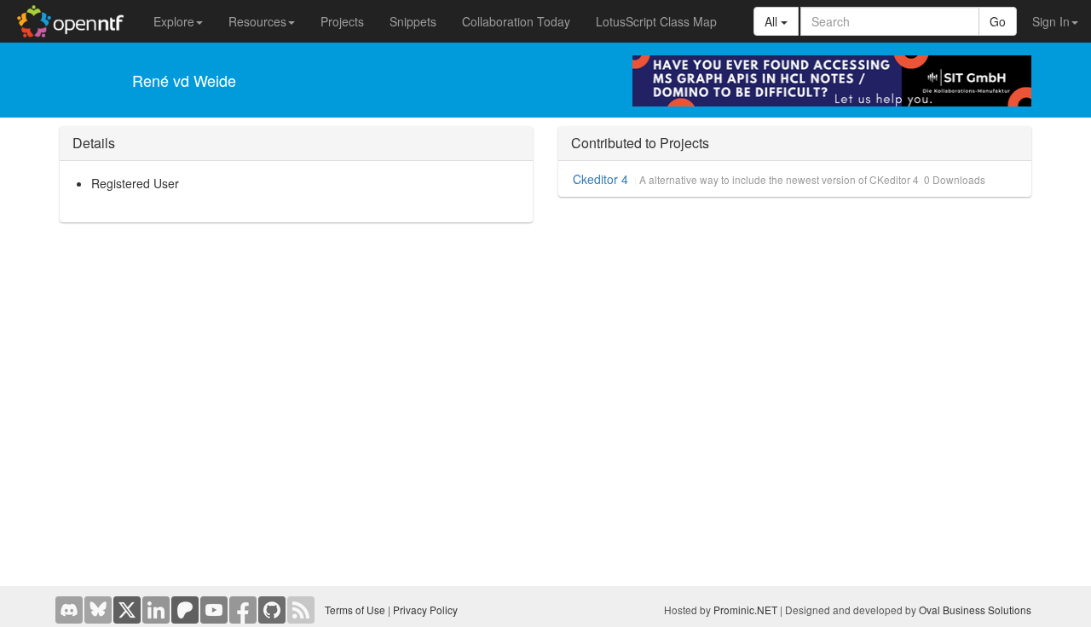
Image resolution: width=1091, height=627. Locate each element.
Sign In (1051, 21)
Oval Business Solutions (975, 609)
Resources (257, 21)
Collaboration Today (516, 21)
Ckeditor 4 (600, 178)
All (773, 21)
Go (998, 21)
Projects (342, 21)
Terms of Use (355, 609)
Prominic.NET (745, 609)
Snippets (413, 21)
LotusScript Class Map (656, 21)
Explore (173, 21)
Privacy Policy (425, 609)
